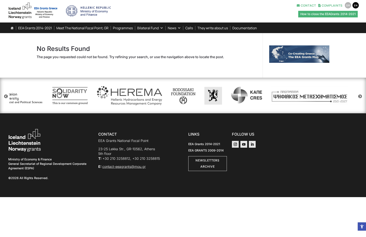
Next (360, 96)
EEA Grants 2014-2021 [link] (35, 28)
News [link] (172, 28)
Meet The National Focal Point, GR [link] (82, 28)
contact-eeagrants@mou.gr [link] (124, 166)
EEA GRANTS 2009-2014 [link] (206, 150)
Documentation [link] (244, 28)
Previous (6, 96)
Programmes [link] (123, 28)
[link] (362, 226)
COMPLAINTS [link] (331, 5)
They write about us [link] (212, 28)
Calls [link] (189, 28)
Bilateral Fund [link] (148, 28)
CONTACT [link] (308, 5)
